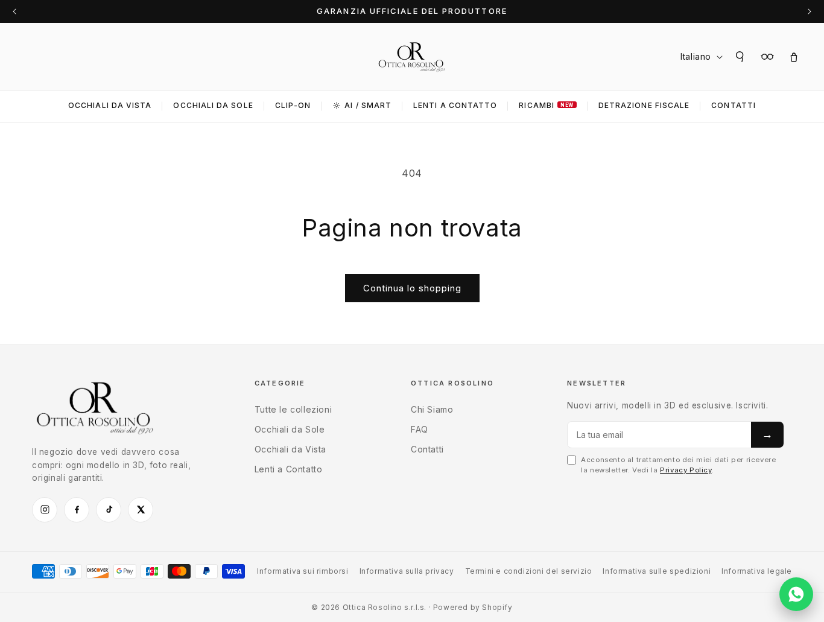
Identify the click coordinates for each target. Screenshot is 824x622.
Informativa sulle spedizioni (657, 571)
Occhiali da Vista (109, 105)
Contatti (733, 105)
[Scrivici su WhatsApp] (796, 594)
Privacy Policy (685, 470)
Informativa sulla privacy (407, 571)
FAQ (419, 429)
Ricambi (546, 105)
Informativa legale (756, 571)
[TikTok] (108, 509)
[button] (740, 56)
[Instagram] (44, 509)
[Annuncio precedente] (14, 11)
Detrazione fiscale (643, 105)
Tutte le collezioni (293, 409)
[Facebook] (76, 509)
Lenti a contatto (455, 105)
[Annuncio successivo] (809, 11)
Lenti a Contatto (289, 469)
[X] (140, 509)
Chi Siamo (432, 409)
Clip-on (293, 105)
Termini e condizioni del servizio (528, 571)
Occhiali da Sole (213, 105)
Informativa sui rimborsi (302, 571)
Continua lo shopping (412, 288)
